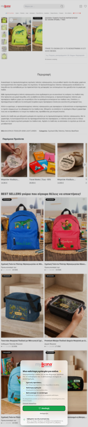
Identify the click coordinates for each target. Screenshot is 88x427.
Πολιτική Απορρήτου (29, 403)
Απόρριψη (44, 413)
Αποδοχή (45, 408)
